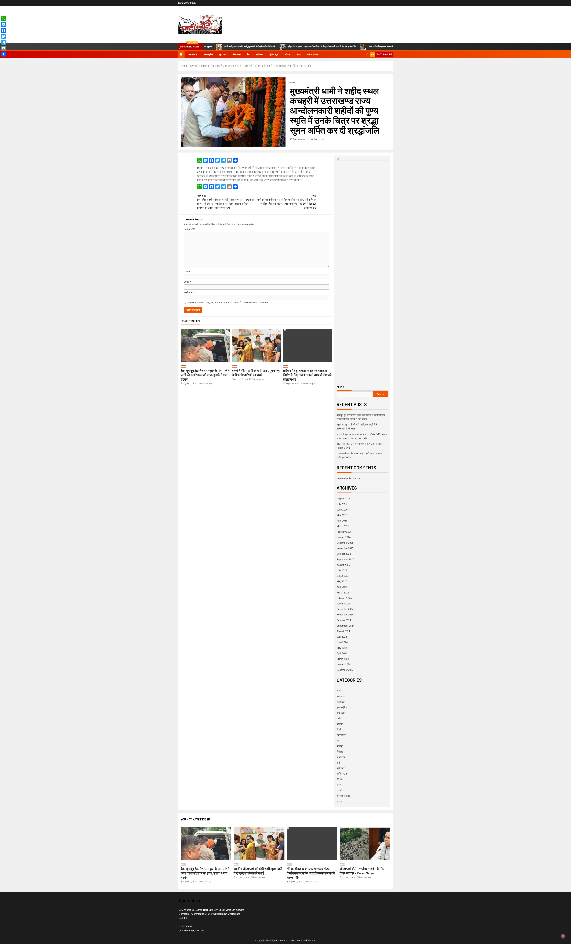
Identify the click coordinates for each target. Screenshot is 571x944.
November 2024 (345, 614)
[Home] (181, 54)
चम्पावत (340, 724)
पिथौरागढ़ (341, 757)
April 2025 (342, 587)
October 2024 (344, 620)
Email (187, 281)
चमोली (339, 718)
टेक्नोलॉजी (237, 54)
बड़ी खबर (259, 54)
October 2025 (344, 553)
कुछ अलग (222, 54)
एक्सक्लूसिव (208, 54)
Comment (189, 229)
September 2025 (345, 559)
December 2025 (345, 542)
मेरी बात (287, 54)
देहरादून (340, 746)
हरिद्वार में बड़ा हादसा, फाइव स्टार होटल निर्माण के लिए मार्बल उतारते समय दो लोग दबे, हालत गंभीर (278, 46)
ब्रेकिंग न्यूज (273, 54)
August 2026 (343, 498)
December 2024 (345, 609)
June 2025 (342, 576)
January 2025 (344, 603)
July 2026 (342, 504)
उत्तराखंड (191, 54)
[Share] (4, 54)
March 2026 (343, 526)
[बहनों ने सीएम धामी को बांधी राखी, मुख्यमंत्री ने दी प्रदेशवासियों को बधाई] (256, 345)
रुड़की (339, 790)
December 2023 (345, 670)
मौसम (299, 54)
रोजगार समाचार (312, 54)
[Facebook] (4, 30)
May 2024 (342, 648)
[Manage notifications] (563, 936)
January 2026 (344, 537)
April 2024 (342, 653)
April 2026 (342, 520)
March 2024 (343, 659)
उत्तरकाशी (341, 696)
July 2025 (342, 570)
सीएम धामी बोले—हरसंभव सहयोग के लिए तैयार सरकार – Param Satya (351, 46)
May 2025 (342, 581)
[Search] (367, 54)
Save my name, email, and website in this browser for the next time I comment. (228, 302)
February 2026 (344, 531)
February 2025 (344, 598)
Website (188, 292)
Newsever (295, 940)
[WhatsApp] (4, 18)
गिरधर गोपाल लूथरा (299, 139)
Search (341, 387)
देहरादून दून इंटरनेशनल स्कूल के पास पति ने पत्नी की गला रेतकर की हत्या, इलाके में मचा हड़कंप (205, 375)
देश (248, 54)
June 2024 (342, 642)
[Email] (4, 48)
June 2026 (342, 509)
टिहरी (339, 729)
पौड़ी (339, 762)
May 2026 (342, 515)
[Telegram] (4, 42)
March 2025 (343, 592)
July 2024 (342, 636)
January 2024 (344, 664)
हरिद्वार (339, 801)
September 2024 (345, 625)
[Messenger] (4, 24)
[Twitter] (4, 36)
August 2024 (343, 631)
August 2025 (343, 565)
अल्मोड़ (340, 690)
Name (188, 271)
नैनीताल (340, 751)
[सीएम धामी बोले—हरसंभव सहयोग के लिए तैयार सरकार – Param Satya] (365, 843)
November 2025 (345, 548)
